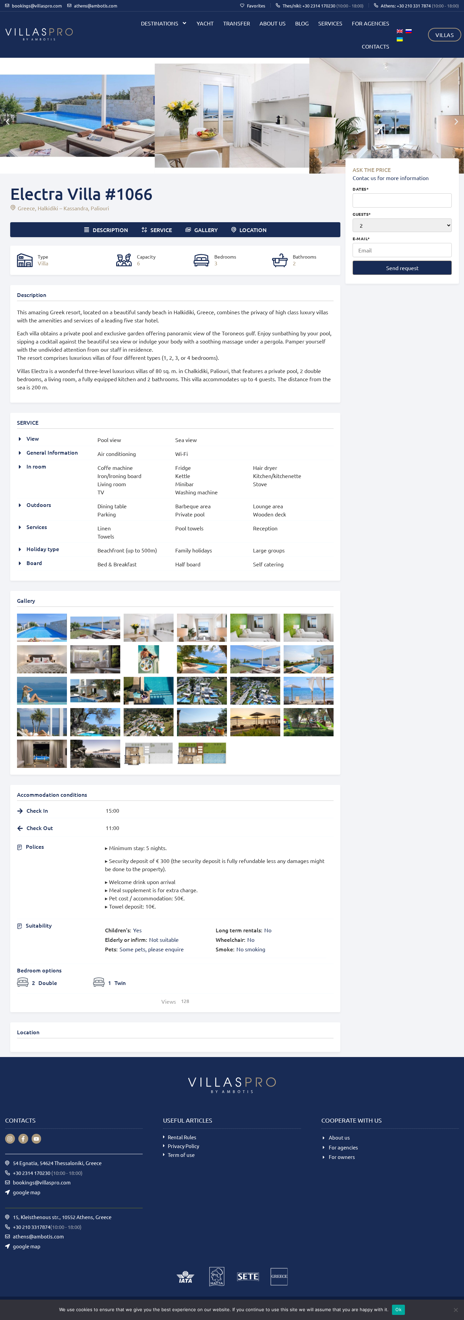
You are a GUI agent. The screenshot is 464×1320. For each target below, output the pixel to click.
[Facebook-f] (23, 1139)
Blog (302, 23)
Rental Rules (182, 1137)
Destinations (159, 23)
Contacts (375, 46)
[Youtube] (36, 1139)
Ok (398, 1309)
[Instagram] (10, 1139)
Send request (402, 267)
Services (330, 23)
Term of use (181, 1154)
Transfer (236, 23)
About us (273, 23)
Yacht (205, 23)
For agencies (370, 23)
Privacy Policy (183, 1146)
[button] (7, 121)
